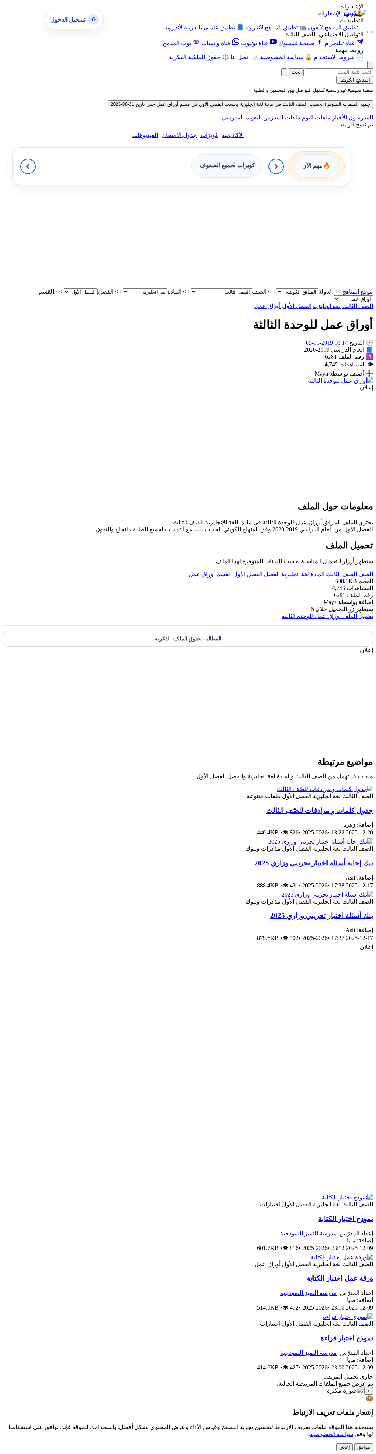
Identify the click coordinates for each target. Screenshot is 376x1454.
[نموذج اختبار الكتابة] (347, 1197)
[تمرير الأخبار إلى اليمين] (276, 166)
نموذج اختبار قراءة (347, 1338)
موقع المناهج (357, 291)
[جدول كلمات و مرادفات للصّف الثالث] (325, 789)
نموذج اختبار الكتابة (345, 1219)
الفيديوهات (145, 135)
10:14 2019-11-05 (327, 343)
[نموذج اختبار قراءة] (348, 1317)
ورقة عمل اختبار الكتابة (340, 1278)
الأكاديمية (233, 135)
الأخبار (338, 117)
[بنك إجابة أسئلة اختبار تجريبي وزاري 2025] (320, 842)
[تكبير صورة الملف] (340, 380)
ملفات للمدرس (281, 117)
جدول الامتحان (179, 135)
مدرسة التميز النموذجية (308, 1233)
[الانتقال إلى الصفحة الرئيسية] (355, 13)
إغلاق (344, 1447)
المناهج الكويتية (354, 80)
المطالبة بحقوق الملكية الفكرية (188, 639)
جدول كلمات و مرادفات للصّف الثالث (319, 810)
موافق (363, 1447)
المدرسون (360, 117)
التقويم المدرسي (242, 117)
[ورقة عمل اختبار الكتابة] (342, 1257)
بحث (296, 72)
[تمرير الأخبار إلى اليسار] (28, 166)
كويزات (209, 135)
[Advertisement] (188, 236)
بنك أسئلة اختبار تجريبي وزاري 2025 (321, 915)
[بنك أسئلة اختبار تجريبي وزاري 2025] (327, 894)
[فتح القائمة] (370, 32)
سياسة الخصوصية (331, 1434)
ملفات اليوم (315, 117)
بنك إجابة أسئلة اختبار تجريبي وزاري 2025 (313, 863)
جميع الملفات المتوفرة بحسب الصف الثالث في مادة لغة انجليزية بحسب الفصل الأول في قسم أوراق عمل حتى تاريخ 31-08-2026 (240, 104)
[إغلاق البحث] (284, 72)
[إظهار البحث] (370, 64)
